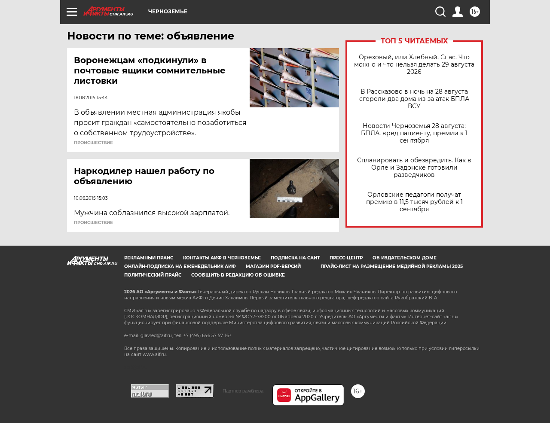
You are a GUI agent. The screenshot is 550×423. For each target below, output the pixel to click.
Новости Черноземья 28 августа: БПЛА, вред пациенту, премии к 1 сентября (414, 133)
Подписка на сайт (295, 258)
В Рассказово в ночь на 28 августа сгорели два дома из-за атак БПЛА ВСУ (414, 99)
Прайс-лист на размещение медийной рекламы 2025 (392, 266)
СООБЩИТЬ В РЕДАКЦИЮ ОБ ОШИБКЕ (238, 275)
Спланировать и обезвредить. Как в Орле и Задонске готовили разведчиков (414, 168)
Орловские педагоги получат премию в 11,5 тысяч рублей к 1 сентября (414, 202)
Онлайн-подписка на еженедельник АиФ (180, 266)
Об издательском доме (405, 258)
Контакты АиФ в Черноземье (222, 258)
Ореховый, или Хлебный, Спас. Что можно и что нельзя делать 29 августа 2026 (414, 65)
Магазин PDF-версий (273, 266)
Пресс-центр (346, 258)
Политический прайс (152, 275)
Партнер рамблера (243, 390)
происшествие (93, 143)
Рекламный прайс (148, 258)
